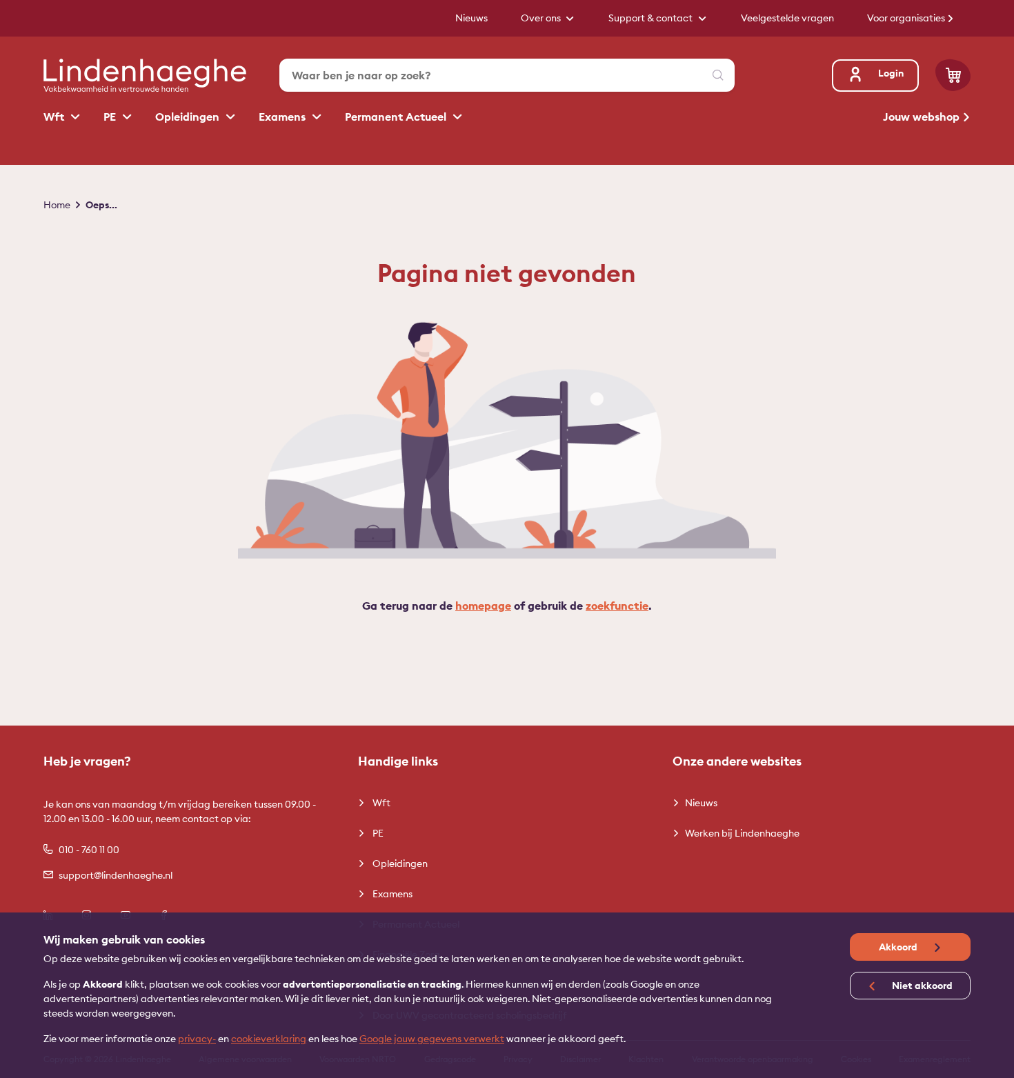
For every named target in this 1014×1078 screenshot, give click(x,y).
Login (891, 73)
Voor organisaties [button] (907, 18)
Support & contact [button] (651, 18)
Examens (283, 116)
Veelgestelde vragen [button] (787, 18)
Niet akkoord (921, 985)
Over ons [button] (542, 18)
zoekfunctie (617, 605)
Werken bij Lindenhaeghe (742, 833)
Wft (55, 116)
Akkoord (899, 947)
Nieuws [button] (471, 18)
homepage (483, 605)
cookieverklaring (268, 1038)
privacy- (197, 1038)
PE (111, 116)
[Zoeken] (718, 75)
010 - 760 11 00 (89, 850)
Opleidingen (188, 116)
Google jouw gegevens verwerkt (431, 1038)
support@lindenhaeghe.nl (115, 875)
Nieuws (701, 803)
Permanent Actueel (397, 116)
